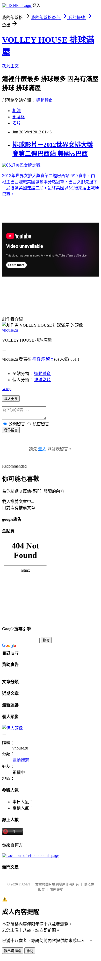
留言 (50, 359)
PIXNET (24, 884)
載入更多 (11, 399)
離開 (29, 951)
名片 (16, 123)
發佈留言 (11, 430)
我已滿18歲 (12, 951)
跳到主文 (10, 66)
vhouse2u (10, 330)
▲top (6, 389)
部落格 (18, 117)
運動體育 (44, 100)
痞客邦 (38, 359)
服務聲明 (56, 890)
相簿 (16, 110)
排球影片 (42, 380)
